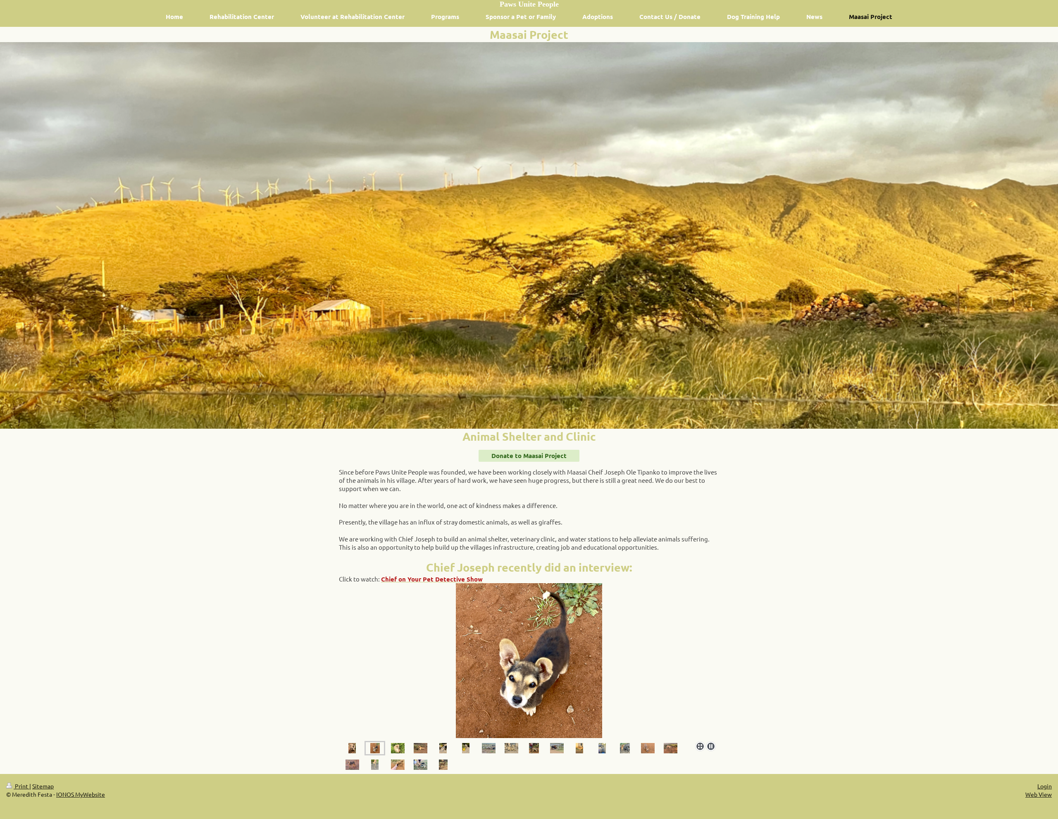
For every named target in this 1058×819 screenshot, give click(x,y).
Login (1044, 786)
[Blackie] (443, 748)
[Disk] (420, 748)
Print (21, 786)
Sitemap (43, 786)
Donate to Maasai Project (529, 455)
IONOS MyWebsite (80, 794)
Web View (1038, 794)
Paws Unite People (529, 4)
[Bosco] (529, 660)
